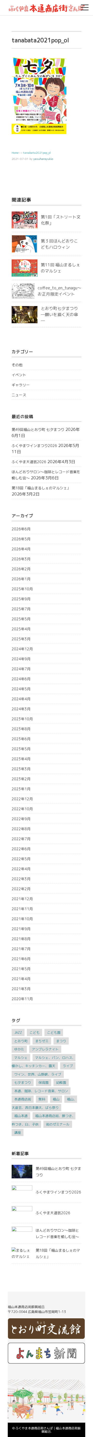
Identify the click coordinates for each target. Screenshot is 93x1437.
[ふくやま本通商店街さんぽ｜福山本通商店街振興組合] (46, 6)
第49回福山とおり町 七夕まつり (38, 429)
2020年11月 (22, 998)
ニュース (19, 394)
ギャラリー (21, 384)
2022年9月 (21, 818)
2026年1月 (21, 578)
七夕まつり (22, 1082)
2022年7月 (21, 838)
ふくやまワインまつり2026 (34, 445)
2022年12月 (22, 798)
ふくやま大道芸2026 (29, 461)
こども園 (53, 1032)
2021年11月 (22, 908)
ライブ (68, 1066)
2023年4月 (21, 758)
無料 (41, 1099)
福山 (56, 1099)
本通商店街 (22, 1099)
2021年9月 (21, 928)
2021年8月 (21, 938)
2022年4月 (21, 868)
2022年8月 (21, 828)
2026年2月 (21, 568)
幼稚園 (61, 1082)
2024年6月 (21, 678)
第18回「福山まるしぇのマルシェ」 (41, 487)
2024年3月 (21, 708)
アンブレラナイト (45, 1049)
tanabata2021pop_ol (37, 153)
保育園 (43, 1082)
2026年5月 (21, 539)
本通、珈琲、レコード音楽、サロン (41, 1091)
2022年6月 (21, 848)
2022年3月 (21, 878)
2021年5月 (21, 968)
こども (34, 1032)
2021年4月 (21, 978)
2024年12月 (22, 648)
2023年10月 (22, 718)
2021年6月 (21, 958)
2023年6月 (21, 738)
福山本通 (21, 1116)
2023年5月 (21, 748)
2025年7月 (21, 608)
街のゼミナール (57, 1124)
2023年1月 (21, 788)
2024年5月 (21, 688)
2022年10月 (22, 808)
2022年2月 (21, 888)
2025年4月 (21, 628)
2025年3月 (21, 638)
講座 (17, 1132)
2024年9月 (21, 658)
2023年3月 (21, 768)
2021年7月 (21, 948)
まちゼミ (42, 1041)
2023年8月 (21, 728)
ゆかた (19, 1049)
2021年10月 (22, 918)
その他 (17, 364)
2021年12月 (22, 898)
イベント (19, 374)
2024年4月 (21, 698)
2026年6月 (21, 529)
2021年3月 (21, 988)
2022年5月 (21, 858)
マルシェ (21, 1057)
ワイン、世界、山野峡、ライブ (37, 1074)
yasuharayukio (43, 159)
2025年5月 (21, 618)
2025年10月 (22, 588)
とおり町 (21, 1041)
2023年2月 (21, 778)
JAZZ (18, 1032)
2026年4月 (21, 549)
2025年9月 (21, 598)
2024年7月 (21, 668)
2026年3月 (21, 558)
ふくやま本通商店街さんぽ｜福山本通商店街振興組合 (48, 1430)
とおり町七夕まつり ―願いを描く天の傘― (59, 314)
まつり (61, 1041)
